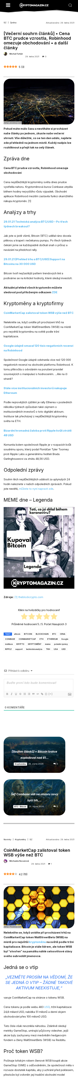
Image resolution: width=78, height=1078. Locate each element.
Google (64, 639)
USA (56, 649)
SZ (5, 23)
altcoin (17, 634)
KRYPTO (20, 644)
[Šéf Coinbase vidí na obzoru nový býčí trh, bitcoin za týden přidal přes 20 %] (34, 797)
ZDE (54, 292)
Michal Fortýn (16, 54)
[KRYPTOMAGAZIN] (33, 5)
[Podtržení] (16, 694)
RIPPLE (8, 649)
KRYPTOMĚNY (34, 644)
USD (63, 649)
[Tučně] (7, 694)
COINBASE (10, 639)
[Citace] (33, 694)
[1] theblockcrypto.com (29, 597)
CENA (62, 634)
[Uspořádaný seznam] (24, 694)
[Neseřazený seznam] (29, 694)
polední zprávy (61, 644)
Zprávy (13, 23)
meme (47, 644)
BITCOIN (28, 634)
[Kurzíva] (11, 694)
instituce (9, 644)
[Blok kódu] (37, 694)
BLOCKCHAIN (42, 634)
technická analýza (34, 649)
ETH (42, 639)
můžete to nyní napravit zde (36, 488)
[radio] (24, 617)
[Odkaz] (42, 694)
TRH (48, 649)
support (18, 649)
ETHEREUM (52, 639)
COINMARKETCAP (27, 639)
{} (46, 693)
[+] (51, 693)
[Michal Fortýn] (6, 54)
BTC (54, 634)
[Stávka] (20, 694)
